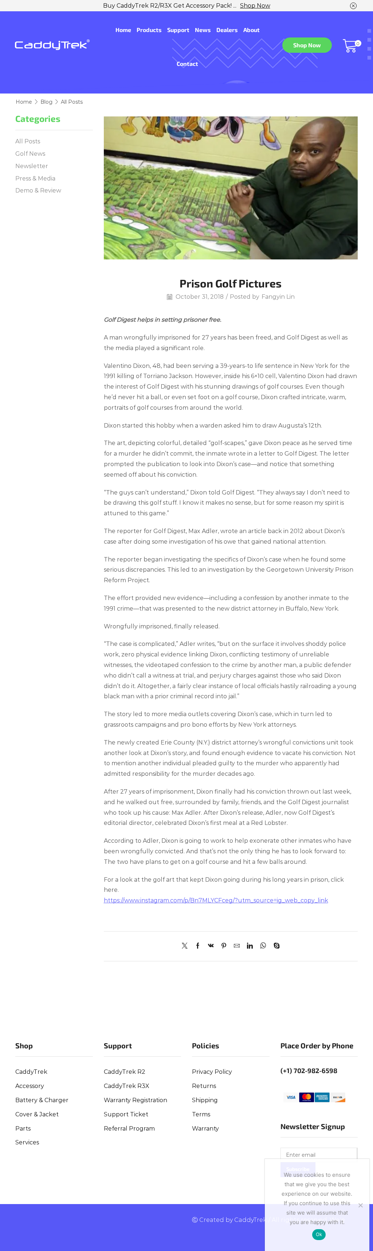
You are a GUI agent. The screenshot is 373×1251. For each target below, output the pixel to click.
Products (149, 29)
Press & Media (35, 178)
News (203, 29)
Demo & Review (38, 190)
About (251, 29)
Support (178, 29)
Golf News (30, 153)
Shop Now (255, 5)
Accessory (29, 1086)
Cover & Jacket (37, 1114)
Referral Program (129, 1128)
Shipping (205, 1100)
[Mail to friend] (236, 946)
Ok (319, 1234)
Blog (46, 102)
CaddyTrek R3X (126, 1086)
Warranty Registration (135, 1100)
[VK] (210, 946)
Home (123, 29)
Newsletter (31, 166)
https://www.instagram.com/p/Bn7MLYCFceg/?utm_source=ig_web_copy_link (216, 900)
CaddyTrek (31, 1071)
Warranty (205, 1128)
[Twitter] (186, 946)
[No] (360, 1205)
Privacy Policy (212, 1071)
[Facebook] (197, 946)
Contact (187, 63)
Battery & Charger (41, 1100)
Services (27, 1142)
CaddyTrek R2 (124, 1071)
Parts (23, 1128)
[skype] (275, 946)
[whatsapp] (263, 946)
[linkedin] (249, 946)
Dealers (227, 29)
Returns (204, 1086)
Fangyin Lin (278, 296)
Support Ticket (126, 1114)
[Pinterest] (223, 946)
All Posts (72, 102)
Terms (201, 1114)
